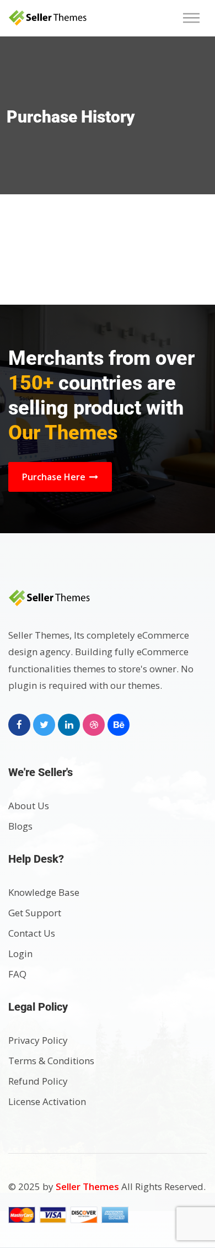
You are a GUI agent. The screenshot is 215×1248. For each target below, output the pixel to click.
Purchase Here (55, 477)
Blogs (20, 826)
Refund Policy (38, 1081)
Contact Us (31, 933)
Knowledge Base (43, 892)
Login (20, 953)
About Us (28, 805)
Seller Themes (88, 1186)
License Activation (47, 1101)
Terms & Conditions (51, 1060)
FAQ (17, 974)
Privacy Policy (38, 1040)
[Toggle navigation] (194, 18)
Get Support (34, 912)
